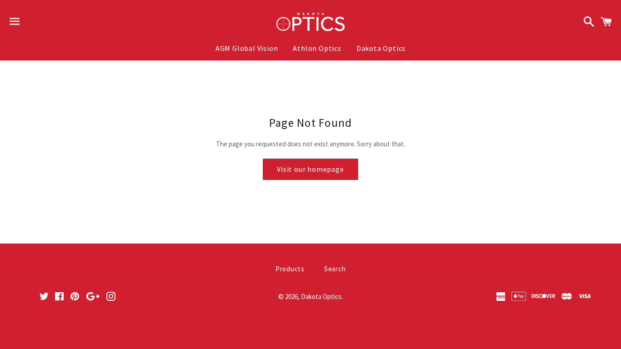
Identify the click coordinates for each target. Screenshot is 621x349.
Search (335, 268)
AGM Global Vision (246, 48)
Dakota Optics (381, 48)
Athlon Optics (317, 48)
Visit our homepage (310, 169)
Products (290, 268)
